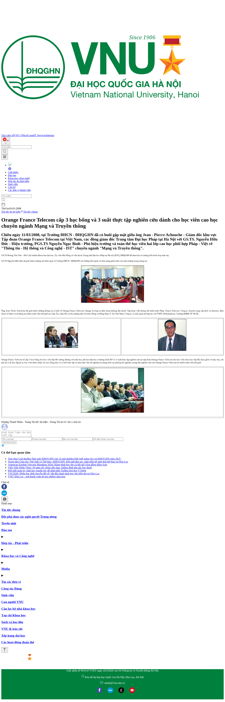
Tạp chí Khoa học (13, 615)
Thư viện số (7, 135)
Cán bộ (11, 187)
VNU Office (20, 135)
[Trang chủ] (100, 132)
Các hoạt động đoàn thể (17, 642)
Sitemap (50, 135)
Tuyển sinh (8, 523)
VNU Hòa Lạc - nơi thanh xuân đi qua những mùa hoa (36, 476)
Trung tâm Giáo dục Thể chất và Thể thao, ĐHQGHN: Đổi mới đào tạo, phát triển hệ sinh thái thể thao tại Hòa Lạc (68, 461)
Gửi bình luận (9, 442)
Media (5, 569)
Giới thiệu (13, 172)
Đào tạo (12, 175)
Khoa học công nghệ (19, 178)
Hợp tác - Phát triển (14, 543)
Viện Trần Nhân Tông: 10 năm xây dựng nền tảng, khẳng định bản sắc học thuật (50, 467)
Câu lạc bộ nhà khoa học (18, 608)
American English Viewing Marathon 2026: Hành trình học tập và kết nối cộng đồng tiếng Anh (57, 464)
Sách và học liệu (12, 622)
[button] (112, 487)
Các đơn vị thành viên (19, 190)
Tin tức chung (30, 211)
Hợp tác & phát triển (18, 181)
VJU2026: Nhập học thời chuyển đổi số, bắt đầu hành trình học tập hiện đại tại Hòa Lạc (53, 473)
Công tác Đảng (11, 588)
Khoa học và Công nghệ (17, 556)
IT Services (40, 135)
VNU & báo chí (11, 629)
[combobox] (5, 141)
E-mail (30, 135)
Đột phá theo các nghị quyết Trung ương (29, 516)
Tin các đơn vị (11, 582)
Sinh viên (13, 184)
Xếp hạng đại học (13, 635)
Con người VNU (12, 602)
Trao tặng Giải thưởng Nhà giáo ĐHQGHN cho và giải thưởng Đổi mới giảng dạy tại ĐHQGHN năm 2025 (64, 458)
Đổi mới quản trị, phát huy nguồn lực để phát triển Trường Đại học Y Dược (47, 470)
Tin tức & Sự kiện (11, 211)
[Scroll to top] (4, 650)
